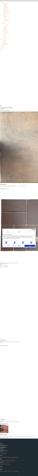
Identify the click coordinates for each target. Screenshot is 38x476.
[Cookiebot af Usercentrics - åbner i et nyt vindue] (32, 229)
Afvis (8, 245)
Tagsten (4, 17)
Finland (5, 28)
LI (1, 50)
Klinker (4, 2)
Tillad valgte (19, 245)
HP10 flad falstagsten (6, 21)
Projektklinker (5, 6)
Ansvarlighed (2, 45)
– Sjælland (7, 24)
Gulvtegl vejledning (5, 43)
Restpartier (2, 39)
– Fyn (6, 25)
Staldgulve (5, 29)
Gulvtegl (4, 9)
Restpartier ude (4, 40)
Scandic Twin (5, 16)
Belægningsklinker (6, 3)
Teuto (5, 18)
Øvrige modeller (6, 38)
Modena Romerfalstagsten (7, 20)
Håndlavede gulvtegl (6, 10)
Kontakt (2, 46)
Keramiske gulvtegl (6, 11)
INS (1, 49)
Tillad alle (30, 245)
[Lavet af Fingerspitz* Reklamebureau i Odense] (19, 475)
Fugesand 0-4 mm (6, 7)
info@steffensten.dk (3, 47)
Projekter (2, 22)
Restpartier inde (6, 13)
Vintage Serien (6, 4)
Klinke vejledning (5, 42)
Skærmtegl (4, 14)
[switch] (15, 242)
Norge (5, 27)
